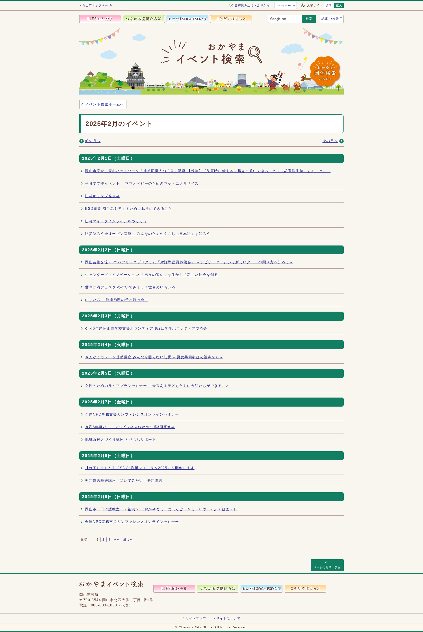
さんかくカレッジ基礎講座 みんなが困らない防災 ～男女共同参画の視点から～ (154, 357)
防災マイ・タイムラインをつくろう (116, 221)
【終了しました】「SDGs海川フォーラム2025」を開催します (140, 468)
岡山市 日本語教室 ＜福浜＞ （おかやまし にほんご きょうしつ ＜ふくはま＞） (161, 509)
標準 (328, 5)
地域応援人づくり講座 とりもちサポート (120, 439)
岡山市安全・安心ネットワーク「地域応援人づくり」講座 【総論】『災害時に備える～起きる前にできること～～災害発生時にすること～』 (207, 171)
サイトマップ (196, 618)
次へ (117, 539)
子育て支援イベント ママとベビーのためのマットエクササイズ (142, 183)
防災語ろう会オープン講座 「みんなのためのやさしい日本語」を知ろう (147, 234)
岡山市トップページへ (98, 5)
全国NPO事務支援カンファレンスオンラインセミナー (132, 414)
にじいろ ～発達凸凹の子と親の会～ (116, 300)
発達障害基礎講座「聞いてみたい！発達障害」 (126, 480)
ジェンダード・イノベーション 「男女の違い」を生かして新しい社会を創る (151, 275)
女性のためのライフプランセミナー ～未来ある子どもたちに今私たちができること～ (159, 386)
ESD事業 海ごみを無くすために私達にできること (128, 208)
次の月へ (330, 141)
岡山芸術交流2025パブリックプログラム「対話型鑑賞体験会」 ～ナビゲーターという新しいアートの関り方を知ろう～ (189, 262)
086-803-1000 (104, 605)
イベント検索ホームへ (104, 104)
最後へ (128, 539)
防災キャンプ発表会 (102, 196)
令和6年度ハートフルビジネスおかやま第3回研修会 (130, 427)
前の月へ (92, 141)
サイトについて (228, 618)
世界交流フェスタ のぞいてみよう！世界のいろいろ (130, 287)
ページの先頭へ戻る (327, 567)
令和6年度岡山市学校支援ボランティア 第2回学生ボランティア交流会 (146, 328)
